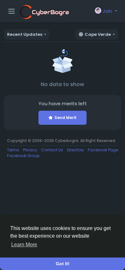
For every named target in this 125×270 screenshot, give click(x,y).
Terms (13, 150)
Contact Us (52, 150)
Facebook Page (103, 150)
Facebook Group (23, 155)
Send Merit (65, 117)
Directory (75, 150)
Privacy (30, 150)
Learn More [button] (24, 244)
